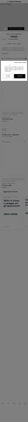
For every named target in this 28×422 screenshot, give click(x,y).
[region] (14, 71)
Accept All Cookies (19, 76)
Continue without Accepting (20, 62)
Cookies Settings (8, 76)
